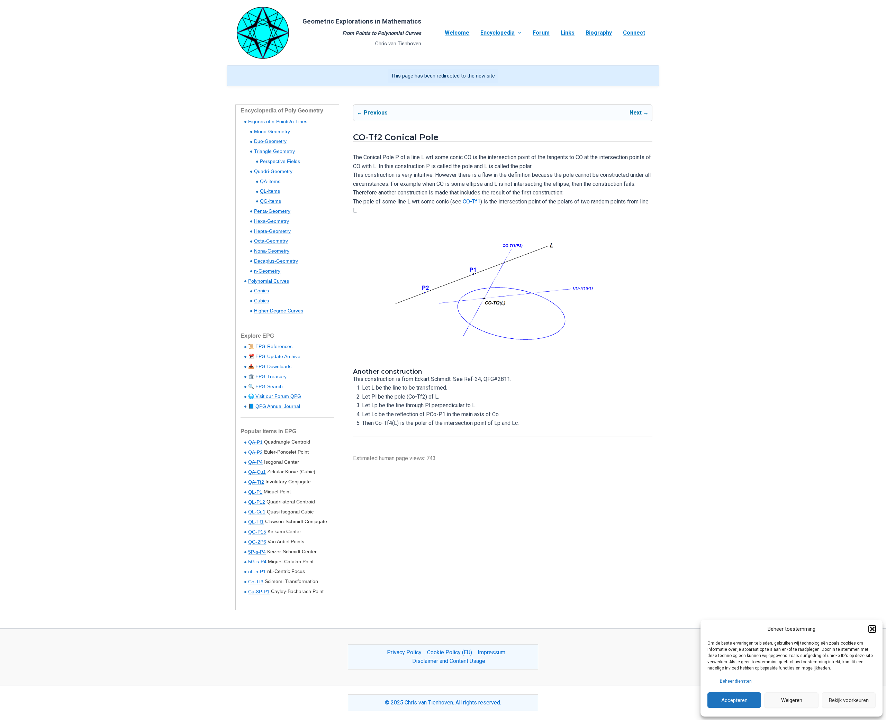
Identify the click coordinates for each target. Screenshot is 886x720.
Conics (261, 290)
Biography (599, 32)
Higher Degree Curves (278, 310)
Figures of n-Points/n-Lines (277, 121)
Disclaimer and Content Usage (448, 661)
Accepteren (734, 700)
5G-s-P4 (257, 561)
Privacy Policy (404, 652)
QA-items (270, 181)
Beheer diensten (736, 681)
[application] (518, 33)
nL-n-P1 (257, 571)
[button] (872, 629)
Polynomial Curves (268, 281)
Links (568, 32)
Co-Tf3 (255, 581)
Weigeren (791, 700)
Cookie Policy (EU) (449, 652)
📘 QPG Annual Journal (274, 406)
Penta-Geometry (272, 211)
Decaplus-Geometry (276, 261)
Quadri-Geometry (273, 171)
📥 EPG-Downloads (269, 366)
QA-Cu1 (257, 472)
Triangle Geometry (274, 151)
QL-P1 (255, 492)
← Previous (372, 112)
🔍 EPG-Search (265, 386)
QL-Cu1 (256, 511)
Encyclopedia (497, 32)
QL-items (270, 191)
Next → (639, 112)
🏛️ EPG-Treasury (267, 376)
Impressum (491, 652)
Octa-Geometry (271, 241)
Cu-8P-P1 (259, 591)
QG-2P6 (257, 542)
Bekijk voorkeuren (849, 700)
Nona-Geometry (271, 251)
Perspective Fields (280, 161)
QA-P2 (255, 452)
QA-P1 (255, 442)
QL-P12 (256, 502)
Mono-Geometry (272, 131)
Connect (634, 32)
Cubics (261, 300)
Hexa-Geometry (271, 221)
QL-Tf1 (256, 522)
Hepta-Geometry (272, 231)
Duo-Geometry (270, 141)
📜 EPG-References (270, 346)
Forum (541, 32)
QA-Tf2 (256, 482)
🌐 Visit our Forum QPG (274, 396)
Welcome (457, 32)
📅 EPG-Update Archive (274, 356)
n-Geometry (267, 271)
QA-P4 (255, 462)
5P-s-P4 (257, 552)
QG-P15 (257, 532)
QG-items (270, 201)
